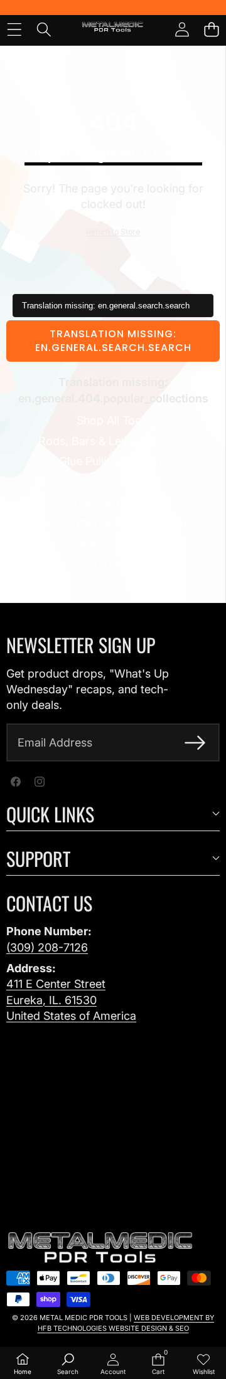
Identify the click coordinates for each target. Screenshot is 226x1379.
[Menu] (14, 29)
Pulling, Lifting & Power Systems (113, 522)
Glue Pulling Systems (113, 461)
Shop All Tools (113, 420)
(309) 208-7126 (47, 947)
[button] (211, 29)
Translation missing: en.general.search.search (113, 341)
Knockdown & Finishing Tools (113, 481)
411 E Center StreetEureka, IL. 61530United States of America (71, 999)
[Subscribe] (194, 742)
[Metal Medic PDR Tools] (113, 28)
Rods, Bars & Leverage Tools (113, 441)
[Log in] (182, 29)
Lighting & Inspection (113, 502)
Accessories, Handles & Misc (113, 543)
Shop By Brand (113, 563)
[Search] (44, 29)
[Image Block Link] (100, 1248)
